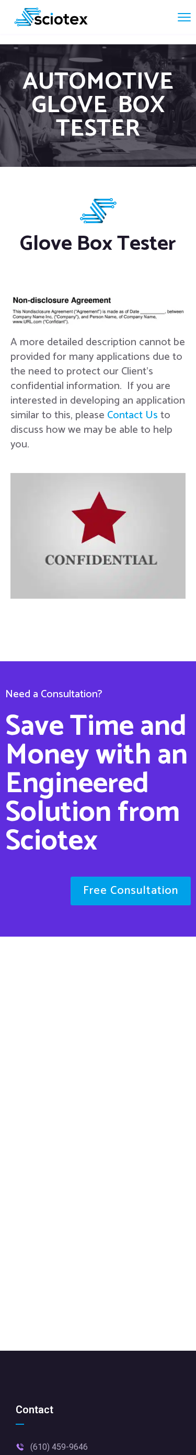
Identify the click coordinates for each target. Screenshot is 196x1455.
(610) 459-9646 (59, 1447)
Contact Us (133, 415)
